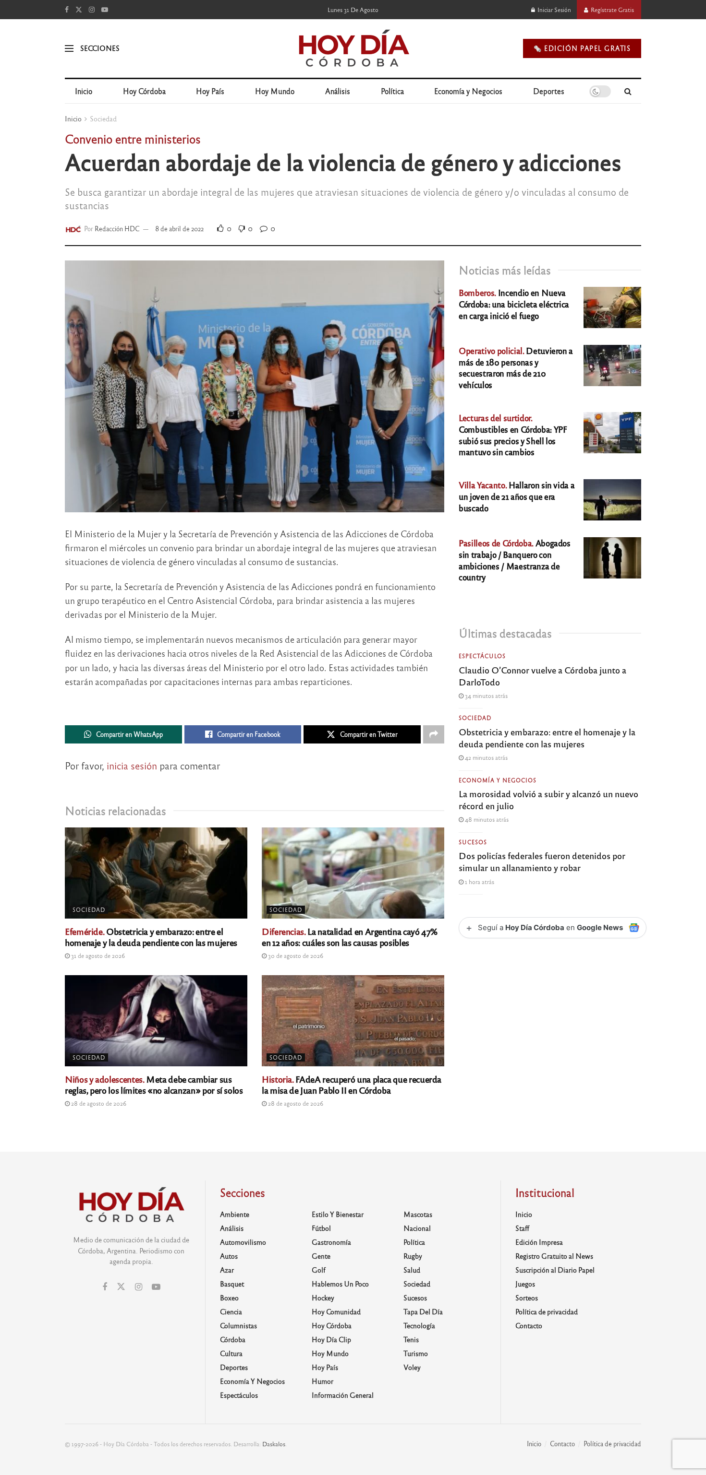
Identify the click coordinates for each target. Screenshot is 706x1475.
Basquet (232, 1283)
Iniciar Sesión (553, 9)
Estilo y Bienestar (338, 1214)
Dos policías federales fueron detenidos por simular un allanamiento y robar (542, 861)
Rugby (412, 1255)
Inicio (83, 90)
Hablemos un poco (340, 1283)
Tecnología (419, 1325)
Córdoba (232, 1339)
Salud (411, 1269)
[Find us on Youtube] (104, 9)
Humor (322, 1381)
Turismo (415, 1353)
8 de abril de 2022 (179, 228)
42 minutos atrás (485, 757)
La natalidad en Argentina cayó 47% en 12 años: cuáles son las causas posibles (350, 936)
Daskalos (273, 1444)
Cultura (231, 1353)
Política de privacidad (546, 1311)
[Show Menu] (69, 48)
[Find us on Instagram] (92, 9)
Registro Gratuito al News (554, 1255)
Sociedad (103, 118)
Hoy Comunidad (336, 1311)
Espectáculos (482, 655)
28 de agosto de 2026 (98, 1103)
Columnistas (238, 1325)
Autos (229, 1255)
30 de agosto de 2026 (295, 955)
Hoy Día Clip (331, 1339)
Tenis (411, 1339)
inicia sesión (132, 765)
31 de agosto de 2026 (97, 955)
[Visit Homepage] (353, 48)
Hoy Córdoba (144, 90)
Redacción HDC (117, 228)
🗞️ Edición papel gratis (582, 48)
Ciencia (231, 1311)
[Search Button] (628, 91)
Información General (343, 1395)
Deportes (548, 90)
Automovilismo (243, 1242)
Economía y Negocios (468, 90)
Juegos (525, 1283)
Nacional (417, 1228)
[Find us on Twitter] (78, 9)
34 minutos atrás (485, 695)
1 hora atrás (478, 881)
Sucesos (473, 841)
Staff (522, 1228)
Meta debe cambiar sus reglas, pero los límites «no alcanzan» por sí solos (154, 1084)
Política (392, 90)
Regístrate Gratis (611, 9)
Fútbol (321, 1228)
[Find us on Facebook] (67, 9)
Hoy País (210, 90)
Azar (227, 1269)
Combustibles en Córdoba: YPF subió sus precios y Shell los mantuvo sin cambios (513, 434)
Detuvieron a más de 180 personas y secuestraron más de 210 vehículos (516, 367)
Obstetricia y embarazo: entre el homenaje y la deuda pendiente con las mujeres (151, 936)
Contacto (528, 1325)
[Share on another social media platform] (433, 734)
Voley (412, 1367)
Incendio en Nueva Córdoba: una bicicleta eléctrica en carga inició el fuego (514, 304)
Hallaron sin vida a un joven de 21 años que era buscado (516, 496)
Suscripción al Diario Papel (555, 1269)
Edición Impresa (539, 1242)
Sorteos (526, 1297)
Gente (321, 1255)
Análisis (337, 90)
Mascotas (417, 1214)
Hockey (323, 1297)
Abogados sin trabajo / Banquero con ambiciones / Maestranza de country (515, 559)
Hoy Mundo (274, 90)
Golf (319, 1269)
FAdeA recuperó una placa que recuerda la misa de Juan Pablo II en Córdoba (351, 1084)
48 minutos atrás (486, 819)
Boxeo (229, 1297)
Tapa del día (423, 1311)
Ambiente (234, 1214)
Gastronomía (331, 1242)
